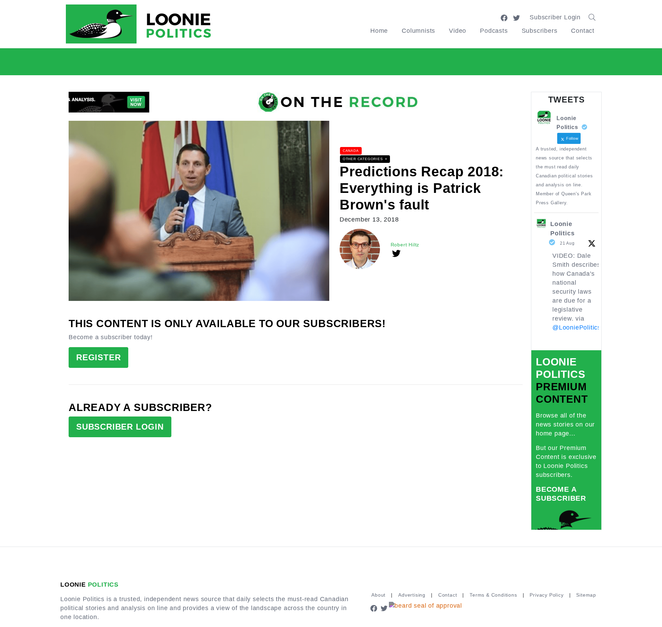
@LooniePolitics (576, 327)
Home (379, 30)
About (378, 595)
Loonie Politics (562, 229)
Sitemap (586, 595)
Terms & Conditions (493, 595)
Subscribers (540, 30)
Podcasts (494, 30)
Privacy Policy (546, 595)
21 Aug (567, 243)
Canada (351, 151)
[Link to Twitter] (516, 17)
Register (98, 357)
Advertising (411, 595)
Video (457, 30)
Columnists (418, 30)
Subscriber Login (555, 17)
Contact (582, 30)
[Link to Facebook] (504, 17)
